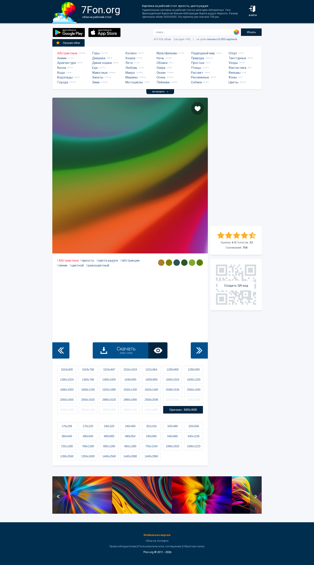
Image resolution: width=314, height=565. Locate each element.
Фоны (233, 77)
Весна (61, 68)
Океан (161, 73)
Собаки (196, 82)
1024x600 (67, 369)
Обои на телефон (157, 540)
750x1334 (151, 446)
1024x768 (88, 369)
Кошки (130, 58)
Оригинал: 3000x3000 (183, 409)
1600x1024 (172, 379)
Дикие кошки (102, 63)
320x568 (193, 426)
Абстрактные (67, 53)
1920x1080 (109, 389)
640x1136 (194, 436)
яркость (88, 260)
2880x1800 (130, 399)
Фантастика (237, 68)
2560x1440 (193, 389)
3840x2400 (109, 409)
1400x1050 (109, 379)
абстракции (130, 260)
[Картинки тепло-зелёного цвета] (192, 262)
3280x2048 (66, 409)
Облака (162, 63)
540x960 (151, 436)
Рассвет (197, 73)
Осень (161, 77)
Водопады (65, 77)
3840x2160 (88, 409)
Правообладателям (122, 546)
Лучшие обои (71, 42)
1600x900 (151, 379)
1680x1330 (88, 389)
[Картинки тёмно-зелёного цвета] (184, 262)
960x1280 (130, 446)
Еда (95, 68)
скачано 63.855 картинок (222, 39)
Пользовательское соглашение (159, 546)
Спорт (233, 53)
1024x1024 (130, 369)
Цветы (233, 82)
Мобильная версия (157, 535)
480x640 (88, 436)
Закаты (97, 77)
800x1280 (109, 446)
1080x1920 (172, 446)
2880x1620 (109, 399)
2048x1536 (172, 389)
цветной (77, 265)
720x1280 (67, 446)
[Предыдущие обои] (60, 350)
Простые (197, 63)
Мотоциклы (134, 82)
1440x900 (130, 379)
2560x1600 (66, 399)
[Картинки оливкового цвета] (169, 262)
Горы (96, 53)
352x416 (151, 426)
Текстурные (237, 58)
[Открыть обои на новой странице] (157, 350)
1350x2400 (88, 456)
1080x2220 (193, 446)
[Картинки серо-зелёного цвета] (176, 262)
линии (63, 265)
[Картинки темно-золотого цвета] (161, 262)
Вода (61, 73)
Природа (197, 58)
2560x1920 (88, 399)
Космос (131, 53)
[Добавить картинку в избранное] (197, 108)
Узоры (233, 63)
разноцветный (98, 265)
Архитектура (66, 63)
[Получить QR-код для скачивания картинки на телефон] (236, 284)
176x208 (67, 426)
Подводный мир (203, 53)
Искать (251, 32)
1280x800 (173, 369)
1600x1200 (193, 379)
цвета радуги (108, 260)
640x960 (172, 436)
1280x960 (194, 369)
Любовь (131, 68)
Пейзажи (163, 82)
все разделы (160, 91)
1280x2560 (66, 456)
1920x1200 (130, 389)
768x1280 (88, 446)
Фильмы (235, 73)
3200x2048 (172, 399)
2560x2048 (151, 399)
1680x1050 (66, 389)
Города (62, 82)
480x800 (109, 436)
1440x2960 (151, 456)
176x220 (88, 426)
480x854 (130, 436)
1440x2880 (130, 456)
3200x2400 (193, 399)
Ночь (160, 58)
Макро (130, 73)
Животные (100, 73)
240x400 (130, 426)
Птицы (196, 68)
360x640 (67, 436)
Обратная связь (194, 546)
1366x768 (88, 379)
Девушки (98, 58)
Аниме (62, 58)
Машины (131, 77)
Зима (96, 82)
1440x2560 (109, 456)
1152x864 (151, 369)
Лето (129, 63)
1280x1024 (66, 379)
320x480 (172, 426)
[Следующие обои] (199, 350)
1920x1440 (151, 389)
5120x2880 (151, 409)
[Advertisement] (236, 162)
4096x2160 (130, 409)
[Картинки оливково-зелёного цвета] (200, 262)
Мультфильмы (167, 53)
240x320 (109, 426)
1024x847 (109, 369)
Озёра (161, 68)
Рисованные (200, 77)
